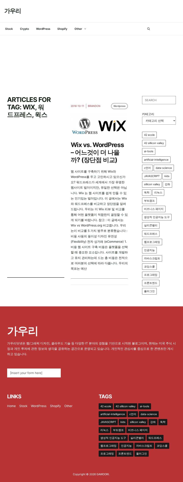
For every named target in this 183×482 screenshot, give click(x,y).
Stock (9, 29)
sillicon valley (152, 184)
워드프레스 (150, 233)
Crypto (24, 29)
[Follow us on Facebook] (155, 29)
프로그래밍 (150, 274)
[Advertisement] (91, 62)
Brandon (94, 105)
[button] (148, 29)
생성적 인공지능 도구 (157, 217)
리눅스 (158, 192)
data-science (164, 168)
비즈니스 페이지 (154, 209)
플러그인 (149, 291)
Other (78, 29)
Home (11, 406)
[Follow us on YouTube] (177, 29)
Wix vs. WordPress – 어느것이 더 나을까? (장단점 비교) (97, 152)
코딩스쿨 (149, 266)
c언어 (147, 168)
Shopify (62, 29)
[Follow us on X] (162, 29)
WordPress (43, 29)
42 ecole (149, 135)
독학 (146, 192)
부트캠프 (149, 200)
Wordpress (119, 106)
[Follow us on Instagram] (170, 29)
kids (166, 176)
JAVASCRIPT (152, 176)
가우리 (12, 10)
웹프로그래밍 (152, 242)
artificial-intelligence (156, 159)
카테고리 (148, 114)
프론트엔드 (150, 283)
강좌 (167, 184)
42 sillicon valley (154, 143)
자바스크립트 (152, 258)
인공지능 (149, 250)
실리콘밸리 (150, 225)
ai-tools (148, 151)
